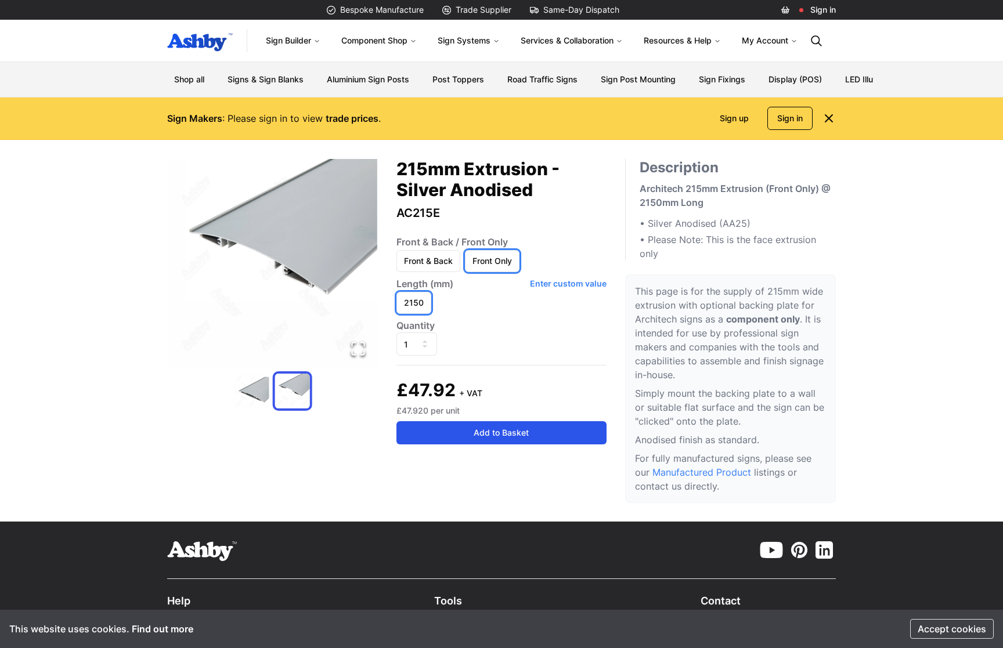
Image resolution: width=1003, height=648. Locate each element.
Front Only (492, 261)
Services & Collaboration (567, 40)
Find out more (162, 629)
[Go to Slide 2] (292, 391)
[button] (272, 263)
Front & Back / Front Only (452, 242)
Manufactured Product (703, 472)
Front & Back (428, 261)
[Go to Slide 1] (252, 391)
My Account (765, 40)
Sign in (823, 10)
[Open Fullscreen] (358, 348)
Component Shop (374, 40)
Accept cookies (952, 629)
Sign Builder (288, 40)
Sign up (734, 118)
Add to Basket (501, 432)
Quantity (415, 325)
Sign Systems (464, 40)
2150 (414, 302)
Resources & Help (678, 40)
